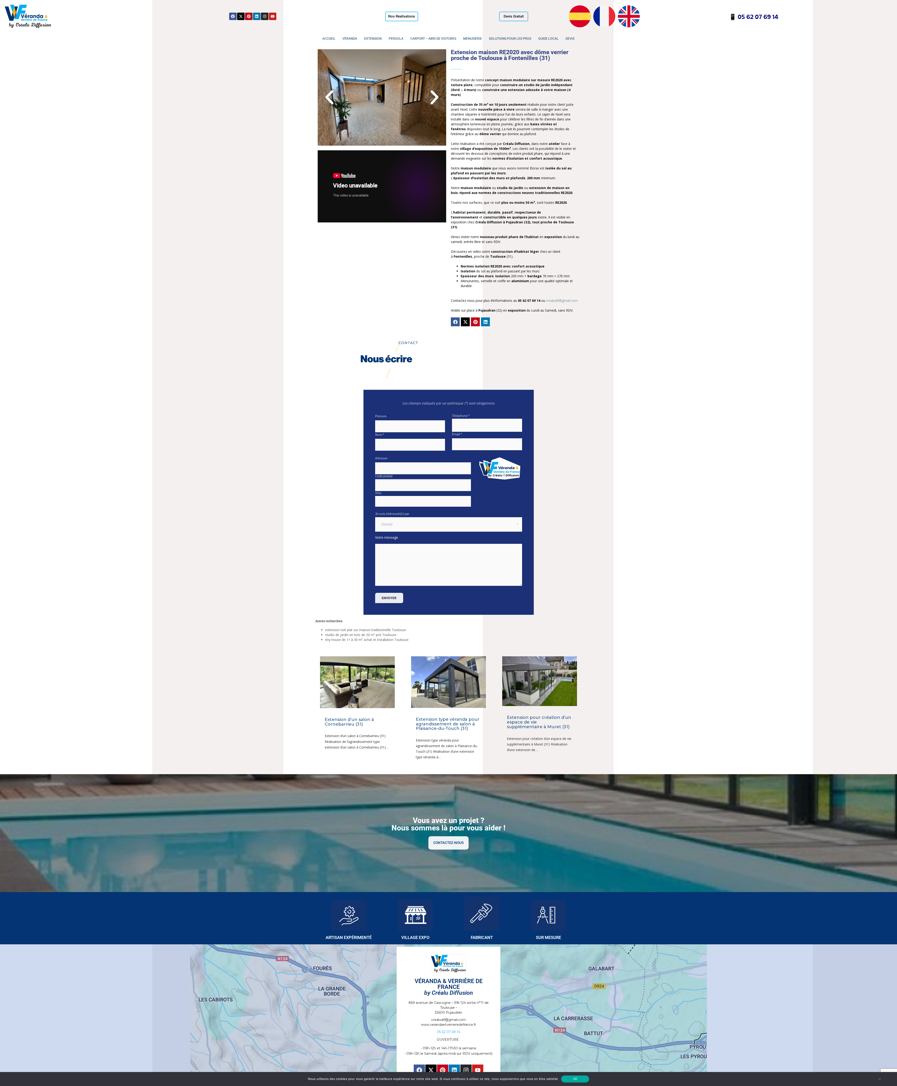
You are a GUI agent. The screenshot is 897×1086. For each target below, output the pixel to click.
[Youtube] (272, 16)
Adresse (382, 458)
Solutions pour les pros (510, 38)
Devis (570, 38)
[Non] (879, 1079)
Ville (378, 493)
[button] (329, 97)
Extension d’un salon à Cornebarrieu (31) (349, 722)
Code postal (383, 476)
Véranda (349, 38)
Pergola (396, 38)
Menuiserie (472, 38)
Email (457, 434)
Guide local (548, 38)
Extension (373, 38)
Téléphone (461, 416)
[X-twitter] (241, 16)
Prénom (382, 416)
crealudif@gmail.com (562, 300)
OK (575, 1079)
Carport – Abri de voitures (433, 38)
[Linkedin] (256, 16)
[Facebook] (233, 16)
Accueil (328, 38)
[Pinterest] (249, 16)
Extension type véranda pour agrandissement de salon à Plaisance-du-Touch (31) (447, 724)
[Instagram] (264, 16)
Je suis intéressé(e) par (392, 514)
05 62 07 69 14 (757, 16)
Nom (379, 434)
